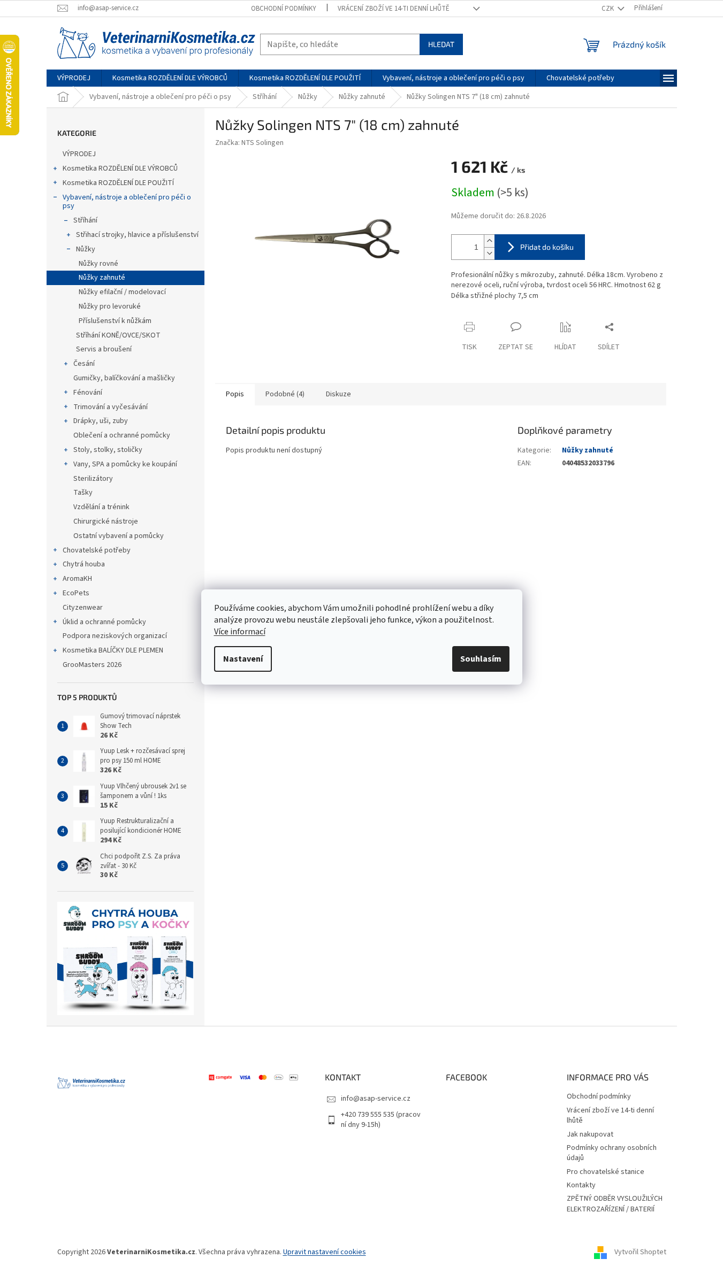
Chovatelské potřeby (97, 550)
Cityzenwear (83, 607)
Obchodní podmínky (283, 8)
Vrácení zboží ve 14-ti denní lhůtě (394, 8)
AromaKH (77, 578)
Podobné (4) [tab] (285, 394)
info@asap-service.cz (375, 1098)
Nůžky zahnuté (102, 277)
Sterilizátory (93, 478)
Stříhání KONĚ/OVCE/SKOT (118, 335)
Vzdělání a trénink (101, 507)
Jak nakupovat (590, 1134)
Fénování (87, 392)
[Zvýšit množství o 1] (489, 241)
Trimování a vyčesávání (110, 407)
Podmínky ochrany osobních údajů (612, 1152)
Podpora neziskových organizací (115, 636)
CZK (608, 8)
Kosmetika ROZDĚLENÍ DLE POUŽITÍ (118, 183)
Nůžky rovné (98, 263)
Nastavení (243, 659)
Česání (84, 363)
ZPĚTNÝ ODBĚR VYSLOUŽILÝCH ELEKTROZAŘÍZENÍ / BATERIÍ (615, 1203)
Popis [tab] (235, 394)
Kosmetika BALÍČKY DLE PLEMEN (113, 650)
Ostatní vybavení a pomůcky (118, 536)
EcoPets (76, 593)
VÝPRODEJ (79, 154)
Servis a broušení (104, 349)
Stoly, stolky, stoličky (107, 449)
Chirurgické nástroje (105, 521)
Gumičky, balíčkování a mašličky (124, 378)
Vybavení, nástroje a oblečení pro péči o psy (127, 202)
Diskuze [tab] (338, 394)
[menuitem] (74, 78)
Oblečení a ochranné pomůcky (121, 435)
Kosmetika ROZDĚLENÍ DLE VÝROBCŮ (120, 168)
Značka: (249, 142)
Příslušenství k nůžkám (115, 321)
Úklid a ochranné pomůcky (104, 622)
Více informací (239, 632)
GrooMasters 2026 (92, 664)
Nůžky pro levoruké (110, 306)
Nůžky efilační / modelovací (122, 292)
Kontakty (581, 1185)
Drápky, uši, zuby (100, 421)
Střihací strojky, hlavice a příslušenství (137, 234)
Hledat (441, 44)
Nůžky (85, 249)
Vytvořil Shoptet (640, 1252)
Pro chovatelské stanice (605, 1171)
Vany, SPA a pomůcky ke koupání (125, 464)
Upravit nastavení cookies (324, 1252)
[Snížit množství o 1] (489, 253)
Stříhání (85, 220)
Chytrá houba (84, 564)
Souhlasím (480, 659)
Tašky (83, 492)
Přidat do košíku (547, 246)
